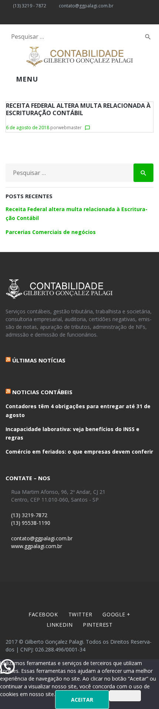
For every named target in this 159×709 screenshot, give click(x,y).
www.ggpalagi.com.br (36, 546)
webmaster (70, 127)
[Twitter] (20, 18)
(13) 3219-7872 (28, 515)
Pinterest (97, 624)
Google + (116, 614)
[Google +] (33, 18)
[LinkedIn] (46, 18)
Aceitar (82, 699)
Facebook (43, 614)
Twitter (80, 614)
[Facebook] (8, 18)
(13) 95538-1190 (30, 522)
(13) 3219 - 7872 (29, 6)
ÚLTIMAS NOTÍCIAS (38, 360)
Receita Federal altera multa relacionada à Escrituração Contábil (78, 109)
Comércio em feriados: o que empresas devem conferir (79, 451)
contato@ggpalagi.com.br (86, 6)
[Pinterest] (59, 18)
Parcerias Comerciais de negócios (51, 231)
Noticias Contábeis (42, 392)
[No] (125, 695)
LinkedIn (59, 624)
